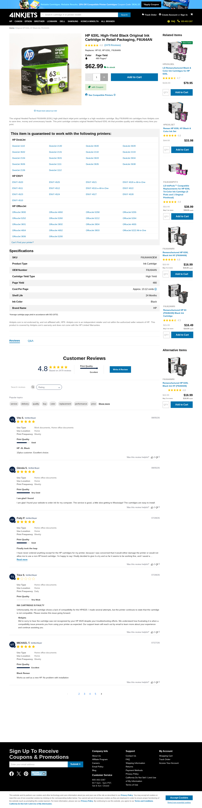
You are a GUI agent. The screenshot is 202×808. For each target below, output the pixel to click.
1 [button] (73, 694)
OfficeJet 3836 (19, 236)
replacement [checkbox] (65, 404)
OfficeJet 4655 (129, 224)
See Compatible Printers (101, 95)
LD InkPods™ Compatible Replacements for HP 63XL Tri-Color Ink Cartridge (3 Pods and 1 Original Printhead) (176, 192)
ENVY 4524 (54, 194)
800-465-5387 (187, 21)
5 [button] (95, 694)
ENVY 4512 (54, 188)
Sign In (184, 15)
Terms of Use (132, 785)
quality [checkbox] (36, 404)
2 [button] (79, 694)
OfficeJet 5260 (56, 218)
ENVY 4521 (91, 182)
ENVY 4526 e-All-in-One (134, 182)
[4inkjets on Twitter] (19, 774)
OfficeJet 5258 (93, 212)
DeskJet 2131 (55, 152)
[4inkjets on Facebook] (11, 774)
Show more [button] (104, 404)
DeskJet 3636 (18, 164)
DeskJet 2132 (92, 152)
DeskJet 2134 (18, 158)
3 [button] (84, 694)
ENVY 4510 (17, 200)
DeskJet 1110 (18, 146)
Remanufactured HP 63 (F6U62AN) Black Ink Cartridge (174, 313)
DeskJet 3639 (129, 146)
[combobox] (85, 14)
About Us (96, 756)
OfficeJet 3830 (19, 212)
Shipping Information (135, 763)
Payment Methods (134, 770)
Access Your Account (169, 763)
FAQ (173, 21)
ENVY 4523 (17, 194)
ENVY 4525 (54, 182)
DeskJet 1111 (55, 164)
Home (12, 28)
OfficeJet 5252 (19, 218)
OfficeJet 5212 (93, 218)
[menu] (101, 21)
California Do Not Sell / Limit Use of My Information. (30, 804)
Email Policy (97, 766)
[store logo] (23, 15)
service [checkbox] (14, 404)
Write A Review (120, 369)
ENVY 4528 (128, 194)
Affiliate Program (100, 759)
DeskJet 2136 (18, 170)
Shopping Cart (166, 756)
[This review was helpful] (152, 457)
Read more (22, 559)
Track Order (151, 15)
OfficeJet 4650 (56, 212)
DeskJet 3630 (92, 146)
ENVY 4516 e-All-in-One (97, 188)
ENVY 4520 (17, 182)
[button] (67, 694)
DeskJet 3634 (129, 158)
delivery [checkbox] (25, 404)
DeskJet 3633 (92, 158)
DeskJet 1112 (55, 170)
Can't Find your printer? (23, 242)
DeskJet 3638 (129, 164)
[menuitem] (10, 21)
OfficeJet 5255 (129, 212)
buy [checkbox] (44, 404)
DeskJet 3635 (92, 164)
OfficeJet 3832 (56, 224)
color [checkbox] (53, 404)
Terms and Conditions (144, 801)
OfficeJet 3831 (19, 224)
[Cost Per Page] (155, 289)
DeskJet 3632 (18, 152)
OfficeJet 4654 (19, 230)
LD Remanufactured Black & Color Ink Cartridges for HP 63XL (177, 71)
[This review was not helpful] (157, 457)
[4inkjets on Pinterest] (26, 774)
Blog (94, 770)
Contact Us (131, 756)
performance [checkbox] (81, 404)
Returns (129, 766)
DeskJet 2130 (55, 146)
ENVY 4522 (128, 188)
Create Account (170, 15)
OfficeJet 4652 (56, 230)
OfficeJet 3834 (93, 224)
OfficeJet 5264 (129, 218)
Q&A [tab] (30, 340)
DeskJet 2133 (129, 152)
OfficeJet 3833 (93, 230)
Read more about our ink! (47, 111)
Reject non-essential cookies (179, 802)
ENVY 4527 (91, 194)
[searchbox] (20, 387)
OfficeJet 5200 (56, 236)
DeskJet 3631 (55, 158)
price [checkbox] (93, 404)
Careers (96, 763)
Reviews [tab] (14, 340)
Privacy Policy (132, 774)
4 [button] (90, 694)
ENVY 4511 (17, 188)
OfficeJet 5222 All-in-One (134, 230)
